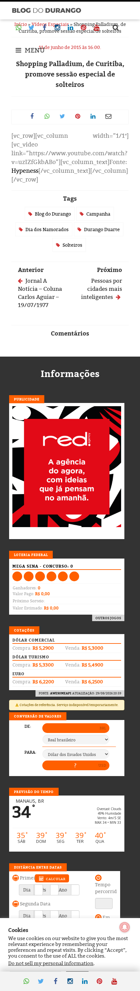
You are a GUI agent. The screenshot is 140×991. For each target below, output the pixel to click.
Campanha (98, 214)
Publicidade (26, 399)
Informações (70, 374)
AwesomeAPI (60, 693)
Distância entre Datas (38, 867)
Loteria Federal (31, 554)
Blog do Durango (53, 214)
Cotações (24, 630)
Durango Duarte (102, 229)
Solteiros (72, 245)
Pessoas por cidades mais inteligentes (101, 289)
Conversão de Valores (38, 716)
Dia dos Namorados (47, 229)
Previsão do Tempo (34, 791)
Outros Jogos (108, 618)
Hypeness (24, 171)
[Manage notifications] (124, 927)
